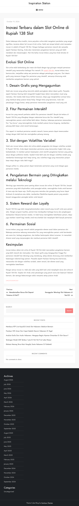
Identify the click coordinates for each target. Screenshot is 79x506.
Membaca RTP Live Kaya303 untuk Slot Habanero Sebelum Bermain (29, 326)
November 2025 (9, 420)
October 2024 (9, 477)
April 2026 (8, 397)
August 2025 (8, 433)
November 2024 (9, 473)
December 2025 (9, 415)
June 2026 (7, 389)
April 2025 (8, 451)
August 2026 (8, 380)
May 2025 (7, 446)
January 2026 (8, 411)
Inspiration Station (39, 3)
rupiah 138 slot (49, 70)
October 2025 (9, 424)
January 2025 (8, 464)
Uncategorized (12, 281)
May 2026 (7, 393)
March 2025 (8, 455)
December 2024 (9, 468)
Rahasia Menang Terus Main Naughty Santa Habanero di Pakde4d (29, 344)
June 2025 (7, 442)
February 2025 (9, 459)
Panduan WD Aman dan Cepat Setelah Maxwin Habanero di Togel (29, 331)
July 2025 (7, 437)
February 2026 (9, 406)
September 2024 (10, 481)
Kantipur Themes (47, 503)
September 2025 (10, 428)
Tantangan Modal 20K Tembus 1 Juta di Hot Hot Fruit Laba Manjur (28, 340)
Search (9, 307)
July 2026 (7, 384)
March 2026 (8, 402)
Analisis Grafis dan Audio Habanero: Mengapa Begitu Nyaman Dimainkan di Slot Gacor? (37, 335)
